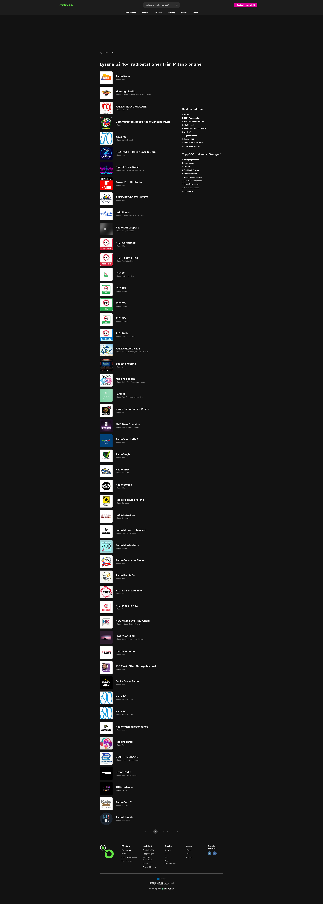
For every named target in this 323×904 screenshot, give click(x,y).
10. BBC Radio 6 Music (191, 146)
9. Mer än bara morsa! (190, 188)
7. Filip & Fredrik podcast (192, 181)
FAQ (166, 857)
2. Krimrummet (188, 163)
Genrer (183, 12)
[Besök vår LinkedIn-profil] (209, 853)
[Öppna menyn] (261, 5)
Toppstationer (130, 12)
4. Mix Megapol (188, 125)
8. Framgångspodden (190, 184)
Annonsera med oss (129, 857)
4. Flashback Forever (190, 170)
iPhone (188, 850)
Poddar (145, 12)
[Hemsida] (101, 53)
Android (189, 857)
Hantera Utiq (148, 863)
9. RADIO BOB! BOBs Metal (192, 143)
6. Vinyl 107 (186, 132)
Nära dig (171, 12)
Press (124, 854)
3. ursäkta (186, 167)
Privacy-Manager (149, 867)
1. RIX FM (185, 114)
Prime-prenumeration (170, 862)
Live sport (158, 12)
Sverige (163, 879)
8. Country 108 (188, 139)
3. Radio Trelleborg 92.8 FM (193, 121)
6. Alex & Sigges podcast (192, 177)
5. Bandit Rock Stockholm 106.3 (195, 129)
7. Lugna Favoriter (189, 136)
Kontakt (168, 850)
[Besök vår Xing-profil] (215, 853)
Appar (167, 854)
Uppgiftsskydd (148, 854)
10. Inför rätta (187, 191)
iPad (188, 854)
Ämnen (195, 12)
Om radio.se (126, 850)
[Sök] (177, 5)
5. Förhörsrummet (189, 174)
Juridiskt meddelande (148, 858)
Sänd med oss (127, 861)
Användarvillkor (149, 850)
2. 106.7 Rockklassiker (191, 118)
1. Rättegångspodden (190, 160)
